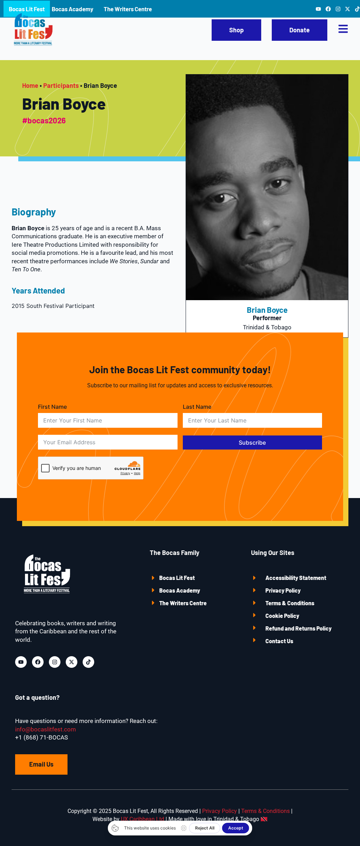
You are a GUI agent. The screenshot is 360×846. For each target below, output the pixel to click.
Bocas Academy (179, 590)
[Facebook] (38, 662)
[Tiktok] (88, 662)
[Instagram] (54, 662)
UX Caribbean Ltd (142, 819)
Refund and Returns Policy (298, 628)
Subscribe (252, 442)
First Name (52, 406)
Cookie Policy (282, 615)
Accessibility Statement (295, 577)
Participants (61, 85)
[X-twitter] (71, 662)
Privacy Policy (283, 590)
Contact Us (279, 641)
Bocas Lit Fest (177, 577)
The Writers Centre (183, 603)
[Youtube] (21, 662)
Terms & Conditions (289, 603)
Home (30, 85)
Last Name (197, 406)
